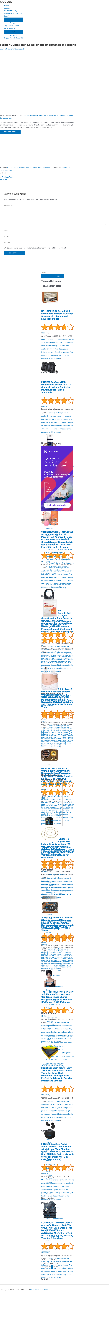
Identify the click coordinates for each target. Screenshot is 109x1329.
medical (48, 900)
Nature (48, 907)
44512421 (45, 1095)
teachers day (50, 929)
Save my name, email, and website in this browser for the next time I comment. (36, 248)
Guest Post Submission (13, 13)
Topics (12, 23)
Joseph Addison (52, 535)
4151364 (45, 1016)
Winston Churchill (52, 532)
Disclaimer (14, 35)
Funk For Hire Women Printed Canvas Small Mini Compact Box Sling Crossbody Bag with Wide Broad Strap (56, 924)
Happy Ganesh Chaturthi (13, 38)
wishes (48, 932)
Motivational (50, 903)
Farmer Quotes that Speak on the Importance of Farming (45, 115)
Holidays (49, 889)
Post (6, 16)
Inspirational (50, 893)
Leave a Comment (7, 49)
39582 (44, 719)
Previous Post (6, 177)
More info (57, 349)
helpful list (49, 885)
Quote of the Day (10, 11)
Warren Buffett (51, 591)
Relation (49, 914)
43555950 (46, 561)
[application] (8, 16)
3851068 (45, 333)
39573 (44, 406)
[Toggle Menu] (13, 20)
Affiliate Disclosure (53, 975)
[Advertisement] (38, 66)
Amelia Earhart (51, 525)
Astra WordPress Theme (39, 1289)
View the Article (10, 132)
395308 (45, 1173)
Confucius (49, 528)
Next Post (4, 180)
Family (48, 878)
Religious (49, 918)
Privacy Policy (9, 28)
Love (47, 896)
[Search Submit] (45, 276)
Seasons (49, 922)
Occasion (49, 911)
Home (6, 5)
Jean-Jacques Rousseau (55, 570)
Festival (48, 882)
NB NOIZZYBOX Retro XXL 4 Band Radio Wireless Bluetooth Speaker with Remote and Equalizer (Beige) (57, 315)
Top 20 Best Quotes (11, 26)
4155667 (45, 646)
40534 (44, 872)
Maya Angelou (51, 574)
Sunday (48, 925)
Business (18, 49)
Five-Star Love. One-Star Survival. (58, 539)
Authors (7, 8)
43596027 (46, 1252)
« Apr (43, 1274)
